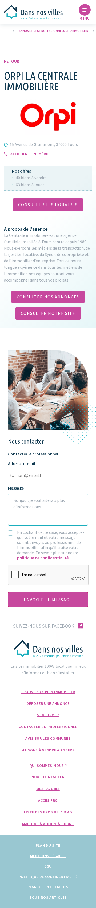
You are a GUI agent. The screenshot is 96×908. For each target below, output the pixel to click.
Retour (11, 61)
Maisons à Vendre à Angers (48, 750)
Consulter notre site (48, 313)
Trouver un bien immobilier (48, 691)
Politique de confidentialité (48, 876)
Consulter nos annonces (48, 296)
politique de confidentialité (43, 557)
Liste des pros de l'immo (48, 812)
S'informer (48, 714)
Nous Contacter (48, 777)
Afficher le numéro (29, 154)
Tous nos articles (48, 897)
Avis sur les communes (48, 738)
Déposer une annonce (47, 703)
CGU (48, 866)
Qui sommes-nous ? (48, 765)
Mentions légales (48, 855)
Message (16, 488)
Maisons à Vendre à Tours (48, 823)
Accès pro (48, 800)
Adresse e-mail (21, 463)
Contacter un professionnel (48, 726)
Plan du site (48, 845)
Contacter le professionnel (33, 454)
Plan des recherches (48, 887)
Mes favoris (48, 788)
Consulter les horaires (48, 204)
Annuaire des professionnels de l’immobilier (53, 31)
